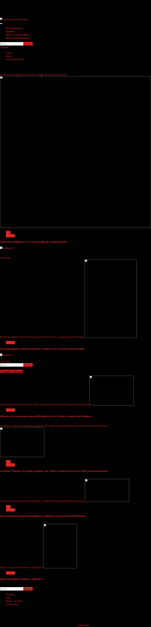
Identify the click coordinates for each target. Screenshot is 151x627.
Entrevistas (17, 38)
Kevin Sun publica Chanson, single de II (21, 567)
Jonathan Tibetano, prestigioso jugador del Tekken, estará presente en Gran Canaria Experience (53, 425)
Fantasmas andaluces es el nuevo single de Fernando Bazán (33, 74)
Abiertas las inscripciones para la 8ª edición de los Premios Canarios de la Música (44, 404)
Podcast (4, 47)
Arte (10, 31)
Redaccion (8, 248)
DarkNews (83, 625)
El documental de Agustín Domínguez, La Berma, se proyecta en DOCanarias (42, 501)
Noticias (14, 28)
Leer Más (5, 257)
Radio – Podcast (17, 34)
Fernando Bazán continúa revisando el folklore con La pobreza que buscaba (42, 337)
